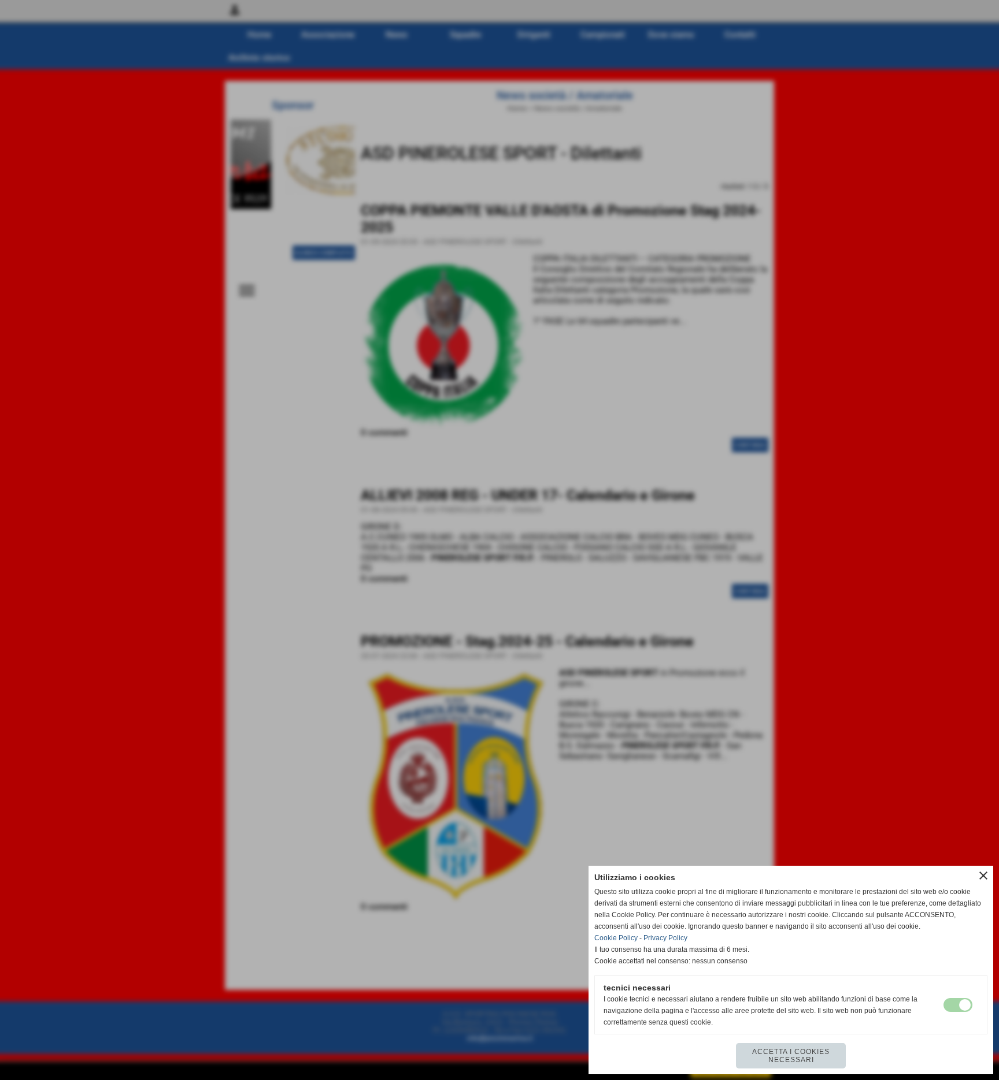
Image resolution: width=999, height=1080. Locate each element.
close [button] (983, 875)
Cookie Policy (616, 938)
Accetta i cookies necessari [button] (791, 1056)
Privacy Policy (665, 938)
